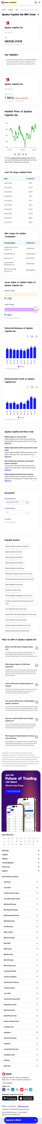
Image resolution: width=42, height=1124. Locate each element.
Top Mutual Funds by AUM (12, 999)
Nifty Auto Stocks (9, 938)
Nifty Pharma (8, 949)
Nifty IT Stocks (8, 932)
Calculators (7, 1032)
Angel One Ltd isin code (13, 590)
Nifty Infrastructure (10, 965)
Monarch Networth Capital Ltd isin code (18, 625)
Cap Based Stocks (9, 1055)
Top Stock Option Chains (11, 893)
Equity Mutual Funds (10, 1004)
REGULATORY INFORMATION (11, 1114)
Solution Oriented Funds (11, 1021)
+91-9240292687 (7, 1083)
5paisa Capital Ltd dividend (14, 557)
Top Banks (7, 1043)
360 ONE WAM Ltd (9, 254)
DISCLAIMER (23, 1112)
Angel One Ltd (8, 258)
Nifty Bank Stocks (9, 921)
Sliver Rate (7, 1066)
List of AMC (7, 993)
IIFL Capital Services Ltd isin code (16, 609)
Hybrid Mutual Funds (10, 1016)
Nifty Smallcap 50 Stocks (11, 915)
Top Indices (7, 887)
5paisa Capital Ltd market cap (15, 568)
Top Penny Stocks (9, 988)
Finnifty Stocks (8, 926)
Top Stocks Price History (11, 982)
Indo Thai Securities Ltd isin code (16, 620)
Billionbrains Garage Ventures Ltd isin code (19, 574)
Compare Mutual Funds (11, 1049)
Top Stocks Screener (10, 1038)
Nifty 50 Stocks (8, 954)
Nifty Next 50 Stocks (10, 904)
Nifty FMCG (7, 943)
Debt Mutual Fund (9, 1010)
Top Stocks (7, 882)
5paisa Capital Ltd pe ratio (14, 552)
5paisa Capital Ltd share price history (17, 546)
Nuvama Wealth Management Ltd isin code (19, 595)
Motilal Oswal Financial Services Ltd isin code (19, 579)
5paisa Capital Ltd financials (14, 563)
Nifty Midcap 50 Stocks (11, 910)
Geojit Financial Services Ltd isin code (17, 631)
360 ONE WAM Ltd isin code (14, 584)
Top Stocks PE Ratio (10, 971)
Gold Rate (7, 1060)
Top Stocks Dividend (10, 977)
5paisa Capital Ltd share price (21, 158)
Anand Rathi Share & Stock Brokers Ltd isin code (21, 614)
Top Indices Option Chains (12, 899)
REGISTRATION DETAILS (9, 1112)
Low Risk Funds (9, 1027)
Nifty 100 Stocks (9, 960)
